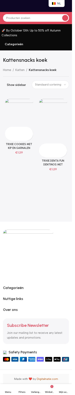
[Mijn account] (67, 6)
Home (7, 70)
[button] (8, 130)
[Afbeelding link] (28, 254)
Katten (20, 70)
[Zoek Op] (65, 18)
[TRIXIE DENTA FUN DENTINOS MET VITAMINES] (53, 121)
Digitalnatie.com (47, 379)
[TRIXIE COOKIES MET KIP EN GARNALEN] (19, 113)
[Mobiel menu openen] (4, 6)
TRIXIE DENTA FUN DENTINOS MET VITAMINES (53, 164)
